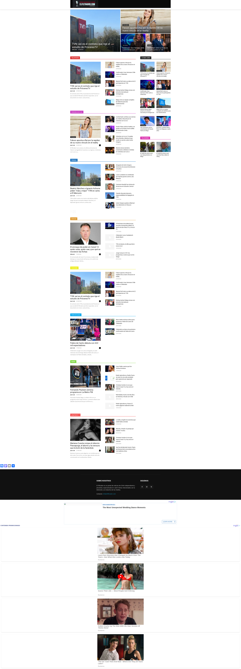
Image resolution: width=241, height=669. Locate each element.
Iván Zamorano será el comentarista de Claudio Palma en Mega (146, 129)
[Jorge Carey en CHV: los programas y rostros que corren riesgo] (109, 255)
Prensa (72, 185)
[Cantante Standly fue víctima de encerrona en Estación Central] (109, 187)
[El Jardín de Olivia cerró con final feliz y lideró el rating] (163, 147)
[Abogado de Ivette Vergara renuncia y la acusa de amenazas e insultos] (109, 167)
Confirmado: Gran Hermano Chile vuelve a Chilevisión (146, 92)
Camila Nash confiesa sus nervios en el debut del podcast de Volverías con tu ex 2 (125, 118)
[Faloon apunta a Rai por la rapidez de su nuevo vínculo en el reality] (146, 21)
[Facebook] (142, 487)
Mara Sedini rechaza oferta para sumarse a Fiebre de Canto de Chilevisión (125, 321)
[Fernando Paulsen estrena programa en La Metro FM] (85, 376)
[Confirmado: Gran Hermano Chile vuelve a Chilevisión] (133, 43)
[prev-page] (71, 211)
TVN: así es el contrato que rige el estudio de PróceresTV (85, 87)
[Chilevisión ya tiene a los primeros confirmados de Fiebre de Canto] (109, 331)
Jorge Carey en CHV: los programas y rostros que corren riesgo (125, 254)
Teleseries (143, 151)
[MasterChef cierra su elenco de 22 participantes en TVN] (158, 43)
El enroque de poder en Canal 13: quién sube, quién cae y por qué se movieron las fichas (85, 249)
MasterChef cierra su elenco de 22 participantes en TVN (163, 92)
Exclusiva (75, 41)
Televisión (143, 107)
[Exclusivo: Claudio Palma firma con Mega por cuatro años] (163, 121)
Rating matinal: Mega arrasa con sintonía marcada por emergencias (125, 92)
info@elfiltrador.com (109, 494)
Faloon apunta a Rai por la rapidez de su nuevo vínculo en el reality (125, 64)
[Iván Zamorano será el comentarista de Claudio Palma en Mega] (147, 121)
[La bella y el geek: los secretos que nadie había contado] (109, 422)
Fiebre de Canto (74, 339)
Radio (72, 386)
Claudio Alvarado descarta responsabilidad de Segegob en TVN (125, 195)
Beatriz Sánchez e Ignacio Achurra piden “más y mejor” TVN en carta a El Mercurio (85, 190)
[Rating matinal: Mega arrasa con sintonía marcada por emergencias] (109, 92)
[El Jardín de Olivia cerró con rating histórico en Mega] (147, 147)
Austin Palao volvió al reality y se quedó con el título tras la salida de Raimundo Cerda (125, 128)
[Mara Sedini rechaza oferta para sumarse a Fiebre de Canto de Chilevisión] (109, 322)
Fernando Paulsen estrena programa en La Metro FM (81, 391)
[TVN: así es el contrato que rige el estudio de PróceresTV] (95, 30)
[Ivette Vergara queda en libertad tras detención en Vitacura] (109, 205)
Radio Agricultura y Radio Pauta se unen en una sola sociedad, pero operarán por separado (125, 377)
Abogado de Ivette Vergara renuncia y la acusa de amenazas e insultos (125, 167)
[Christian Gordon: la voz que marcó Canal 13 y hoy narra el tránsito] (109, 387)
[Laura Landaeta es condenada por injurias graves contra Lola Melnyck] (109, 177)
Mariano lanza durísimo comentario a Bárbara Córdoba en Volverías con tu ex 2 (125, 149)
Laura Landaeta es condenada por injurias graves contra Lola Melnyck (125, 176)
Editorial (73, 243)
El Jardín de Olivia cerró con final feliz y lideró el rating (162, 155)
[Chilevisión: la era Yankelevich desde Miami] (109, 237)
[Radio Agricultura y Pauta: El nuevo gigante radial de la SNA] (109, 406)
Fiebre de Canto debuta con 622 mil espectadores (84, 344)
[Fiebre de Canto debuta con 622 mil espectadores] (85, 330)
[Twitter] (151, 487)
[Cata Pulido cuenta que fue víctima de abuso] (109, 368)
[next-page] (74, 211)
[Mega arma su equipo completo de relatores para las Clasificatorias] (109, 102)
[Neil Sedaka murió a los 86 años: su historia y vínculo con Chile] (109, 397)
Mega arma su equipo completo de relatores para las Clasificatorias (125, 101)
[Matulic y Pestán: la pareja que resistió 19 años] (109, 431)
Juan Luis (72, 91)
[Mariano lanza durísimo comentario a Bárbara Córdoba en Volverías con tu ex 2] (109, 150)
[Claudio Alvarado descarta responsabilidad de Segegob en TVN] (109, 195)
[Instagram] (147, 487)
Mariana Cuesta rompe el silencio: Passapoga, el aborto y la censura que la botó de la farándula (85, 445)
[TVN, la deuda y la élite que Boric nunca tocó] (109, 246)
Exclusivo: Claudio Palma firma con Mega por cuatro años (163, 129)
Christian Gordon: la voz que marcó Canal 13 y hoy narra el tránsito (124, 387)
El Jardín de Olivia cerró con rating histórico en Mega (146, 155)
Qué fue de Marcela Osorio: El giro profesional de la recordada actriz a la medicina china (125, 449)
